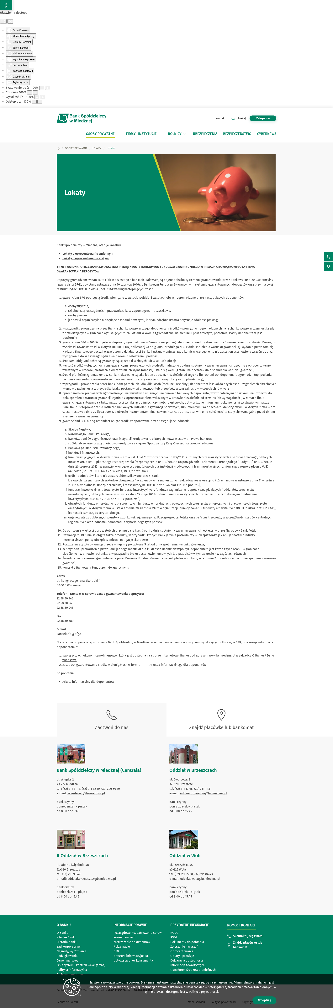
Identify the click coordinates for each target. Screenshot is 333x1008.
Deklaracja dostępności (186, 960)
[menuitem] (103, 134)
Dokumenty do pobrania (187, 942)
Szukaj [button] (242, 118)
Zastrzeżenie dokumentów (132, 942)
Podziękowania (67, 956)
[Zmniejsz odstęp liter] (34, 102)
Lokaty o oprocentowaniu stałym (85, 258)
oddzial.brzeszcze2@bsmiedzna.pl (91, 879)
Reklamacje (122, 946)
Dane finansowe (67, 960)
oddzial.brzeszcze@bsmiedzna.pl (203, 793)
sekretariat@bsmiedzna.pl (86, 793)
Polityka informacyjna (72, 970)
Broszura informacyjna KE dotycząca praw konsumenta (133, 958)
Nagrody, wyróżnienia (72, 951)
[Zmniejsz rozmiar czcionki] (29, 92)
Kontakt (220, 118)
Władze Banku (66, 937)
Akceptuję (264, 1000)
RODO (174, 933)
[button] (118, 134)
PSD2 (173, 937)
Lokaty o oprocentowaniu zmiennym (87, 253)
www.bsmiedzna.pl (222, 655)
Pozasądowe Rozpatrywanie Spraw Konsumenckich (137, 935)
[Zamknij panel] (10, 21)
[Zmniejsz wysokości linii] (36, 97)
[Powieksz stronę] (47, 88)
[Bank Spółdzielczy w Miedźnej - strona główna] (82, 118)
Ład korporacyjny (69, 946)
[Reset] (3, 21)
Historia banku (67, 942)
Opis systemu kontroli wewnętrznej (81, 965)
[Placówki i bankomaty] (328, 266)
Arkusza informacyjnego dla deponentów (178, 665)
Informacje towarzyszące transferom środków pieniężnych (193, 967)
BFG (116, 951)
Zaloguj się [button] (263, 118)
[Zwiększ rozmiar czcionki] (35, 92)
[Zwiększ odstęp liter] (39, 102)
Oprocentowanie (181, 951)
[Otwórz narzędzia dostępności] (6, 5)
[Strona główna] (58, 148)
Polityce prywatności (203, 992)
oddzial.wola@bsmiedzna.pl (200, 879)
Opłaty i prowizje (182, 956)
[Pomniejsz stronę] (41, 88)
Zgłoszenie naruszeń (184, 946)
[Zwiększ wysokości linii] (42, 97)
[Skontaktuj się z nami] (328, 256)
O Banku (62, 933)
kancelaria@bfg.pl (70, 634)
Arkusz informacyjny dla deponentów (88, 682)
